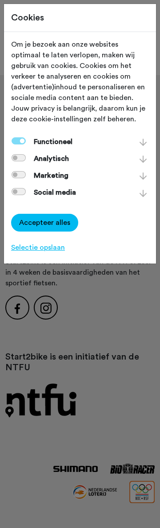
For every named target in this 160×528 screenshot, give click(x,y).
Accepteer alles (44, 222)
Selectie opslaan (38, 247)
